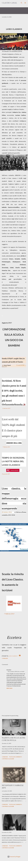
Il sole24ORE (20, 365)
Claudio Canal (9, 3)
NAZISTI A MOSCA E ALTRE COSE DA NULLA (13, 738)
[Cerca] (21, 3)
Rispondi (9, 688)
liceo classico (13, 656)
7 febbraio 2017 (6, 447)
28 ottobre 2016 (8, 512)
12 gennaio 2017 (6, 408)
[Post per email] (20, 656)
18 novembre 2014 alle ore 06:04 (16, 671)
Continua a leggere (8, 758)
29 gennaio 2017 (6, 474)
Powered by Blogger (14, 856)
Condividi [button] (5, 658)
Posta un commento (15, 756)
